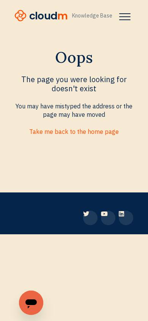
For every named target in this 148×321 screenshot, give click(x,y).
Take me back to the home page (74, 131)
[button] (124, 16)
